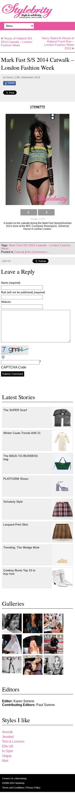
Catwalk (19, 252)
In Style (7, 751)
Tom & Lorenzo (13, 741)
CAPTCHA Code (13, 367)
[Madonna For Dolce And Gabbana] (53, 665)
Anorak (7, 732)
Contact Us (8, 778)
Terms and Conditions (13, 787)
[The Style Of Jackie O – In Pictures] (12, 623)
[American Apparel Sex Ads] (32, 665)
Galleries (13, 603)
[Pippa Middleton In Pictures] (32, 623)
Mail (5, 760)
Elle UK (8, 746)
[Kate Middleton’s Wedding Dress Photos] (12, 644)
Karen (9, 77)
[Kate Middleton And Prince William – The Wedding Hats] (53, 623)
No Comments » (38, 252)
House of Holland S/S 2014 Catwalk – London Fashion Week (16, 42)
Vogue (7, 756)
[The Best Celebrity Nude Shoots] (12, 665)
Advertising (20, 778)
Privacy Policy (33, 787)
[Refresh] (3, 357)
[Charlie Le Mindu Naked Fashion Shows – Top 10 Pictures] (32, 644)
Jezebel (8, 736)
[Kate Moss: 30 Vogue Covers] (53, 644)
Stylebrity (20, 783)
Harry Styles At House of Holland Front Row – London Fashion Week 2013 (58, 43)
